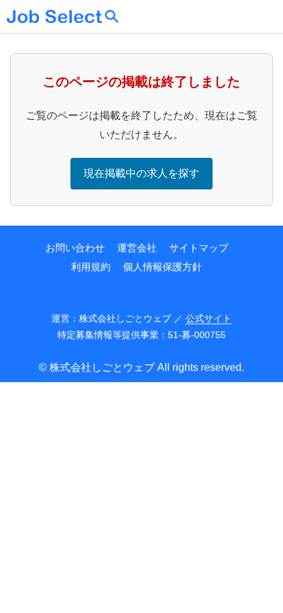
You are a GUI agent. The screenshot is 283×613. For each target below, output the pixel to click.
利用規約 (91, 266)
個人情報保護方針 (162, 266)
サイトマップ (198, 247)
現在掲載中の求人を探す (141, 173)
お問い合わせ (75, 247)
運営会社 (137, 247)
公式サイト (209, 318)
